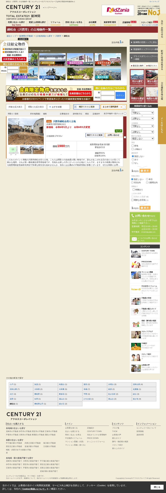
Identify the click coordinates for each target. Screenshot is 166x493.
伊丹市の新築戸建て (14, 464)
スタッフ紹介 (150, 23)
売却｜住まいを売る (73, 435)
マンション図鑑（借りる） (76, 445)
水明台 (111, 384)
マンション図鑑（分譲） (75, 441)
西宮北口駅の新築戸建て (50, 464)
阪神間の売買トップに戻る (145, 42)
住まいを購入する (72, 431)
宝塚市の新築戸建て (14, 468)
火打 (12, 394)
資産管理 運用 (110, 23)
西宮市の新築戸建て (31, 464)
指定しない (139, 156)
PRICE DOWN (93, 438)
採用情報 (140, 431)
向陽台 (62, 384)
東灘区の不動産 (38, 435)
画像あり (139, 190)
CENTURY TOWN (94, 431)
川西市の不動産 (25, 435)
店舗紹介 (90, 428)
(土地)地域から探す (44, 36)
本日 (151, 179)
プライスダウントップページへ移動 (146, 57)
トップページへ (50, 7)
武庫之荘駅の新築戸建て (50, 468)
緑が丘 (62, 404)
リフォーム (55, 23)
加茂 (36, 384)
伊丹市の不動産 (25, 431)
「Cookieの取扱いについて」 (34, 489)
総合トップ (12, 36)
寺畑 (86, 389)
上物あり (138, 149)
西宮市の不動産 (38, 431)
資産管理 (140, 435)
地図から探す (153, 99)
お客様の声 (116, 435)
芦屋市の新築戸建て (31, 468)
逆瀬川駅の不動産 (32, 446)
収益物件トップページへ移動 (146, 49)
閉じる (157, 487)
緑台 (135, 394)
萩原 (110, 389)
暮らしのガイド (118, 448)
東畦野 (37, 394)
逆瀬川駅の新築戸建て (49, 471)
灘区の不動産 (50, 435)
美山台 (111, 399)
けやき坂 (87, 399)
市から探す (137, 82)
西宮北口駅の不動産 (14, 446)
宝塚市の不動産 (51, 431)
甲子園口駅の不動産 (14, 443)
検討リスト (152, 66)
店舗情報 (129, 23)
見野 (12, 399)
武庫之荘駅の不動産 (33, 443)
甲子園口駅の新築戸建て (50, 461)
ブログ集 (115, 428)
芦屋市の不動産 (12, 435)
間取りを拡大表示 (36, 107)
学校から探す (137, 99)
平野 (86, 394)
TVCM (114, 431)
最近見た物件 (138, 66)
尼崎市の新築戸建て (14, 461)
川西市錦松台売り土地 (64, 121)
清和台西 (137, 384)
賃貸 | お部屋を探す (37, 23)
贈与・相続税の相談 (120, 441)
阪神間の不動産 (26, 36)
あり (136, 159)
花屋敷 (136, 389)
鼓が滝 (136, 399)
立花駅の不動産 (49, 446)
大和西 (37, 389)
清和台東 (13, 389)
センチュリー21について (146, 428)
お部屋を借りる (71, 428)
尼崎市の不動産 (12, 431)
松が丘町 (112, 394)
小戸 (12, 384)
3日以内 (137, 182)
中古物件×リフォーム (73, 438)
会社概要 (92, 23)
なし (136, 163)
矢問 (36, 399)
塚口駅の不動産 (49, 443)
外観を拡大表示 (15, 107)
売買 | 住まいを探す (16, 23)
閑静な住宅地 (141, 200)
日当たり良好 (141, 196)
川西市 (58, 36)
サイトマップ (154, 1)
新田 (86, 384)
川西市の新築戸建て (31, 461)
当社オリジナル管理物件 (97, 435)
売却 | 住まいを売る (73, 23)
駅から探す (153, 82)
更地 (136, 146)
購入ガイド (116, 438)
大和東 (62, 389)
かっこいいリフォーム (96, 441)
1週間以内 (153, 182)
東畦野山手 (39, 404)
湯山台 (62, 399)
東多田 (62, 394)
